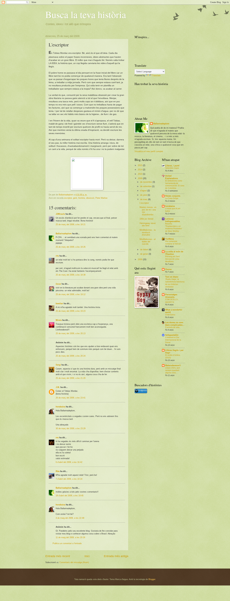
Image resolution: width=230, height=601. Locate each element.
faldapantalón (171, 335)
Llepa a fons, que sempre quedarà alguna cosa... (172, 370)
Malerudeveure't (173, 365)
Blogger (151, 579)
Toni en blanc (171, 277)
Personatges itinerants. (171, 295)
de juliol (144, 195)
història (81, 198)
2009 (140, 178)
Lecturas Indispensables (172, 220)
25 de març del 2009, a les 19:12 (70, 294)
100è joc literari (146, 219)
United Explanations (171, 177)
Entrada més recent (57, 556)
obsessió (90, 198)
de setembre (146, 186)
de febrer (144, 249)
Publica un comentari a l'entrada (67, 543)
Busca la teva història (85, 14)
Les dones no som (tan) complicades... (174, 323)
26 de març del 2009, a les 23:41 (70, 398)
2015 (140, 165)
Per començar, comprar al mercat (173, 242)
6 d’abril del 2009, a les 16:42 (69, 462)
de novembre (146, 182)
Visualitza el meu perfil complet (149, 151)
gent (75, 198)
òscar (58, 284)
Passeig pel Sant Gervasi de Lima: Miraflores (172, 259)
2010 (140, 174)
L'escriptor (144, 203)
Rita (57, 471)
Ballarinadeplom (64, 233)
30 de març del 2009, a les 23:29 (70, 428)
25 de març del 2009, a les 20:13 (70, 333)
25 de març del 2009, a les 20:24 (70, 356)
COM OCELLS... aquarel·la (172, 300)
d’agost (143, 190)
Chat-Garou (170, 315)
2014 (140, 169)
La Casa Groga (171, 198)
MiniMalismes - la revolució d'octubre (148, 232)
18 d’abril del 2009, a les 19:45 (69, 495)
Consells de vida (172, 327)
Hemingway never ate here (148, 224)
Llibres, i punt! (172, 165)
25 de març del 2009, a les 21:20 (70, 378)
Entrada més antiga (116, 556)
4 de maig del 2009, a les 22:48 (70, 518)
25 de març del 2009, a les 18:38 (70, 275)
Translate (156, 75)
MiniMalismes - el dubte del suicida (148, 241)
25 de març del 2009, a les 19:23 (70, 311)
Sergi (58, 365)
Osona (168, 269)
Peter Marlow (101, 198)
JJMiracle (60, 214)
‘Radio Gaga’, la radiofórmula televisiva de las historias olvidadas (174, 283)
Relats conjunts (172, 196)
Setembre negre (172, 168)
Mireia (59, 320)
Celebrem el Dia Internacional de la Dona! (173, 340)
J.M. (58, 387)
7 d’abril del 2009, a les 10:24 (69, 479)
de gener (144, 254)
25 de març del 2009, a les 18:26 (70, 247)
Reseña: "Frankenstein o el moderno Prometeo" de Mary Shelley (173, 227)
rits (57, 256)
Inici (86, 556)
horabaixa (60, 406)
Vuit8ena (169, 239)
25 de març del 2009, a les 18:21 (70, 224)
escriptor (68, 198)
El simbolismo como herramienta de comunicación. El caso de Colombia (174, 184)
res (57, 437)
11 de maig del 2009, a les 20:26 (70, 537)
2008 (140, 259)
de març (144, 199)
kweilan (59, 303)
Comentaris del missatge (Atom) (74, 562)
